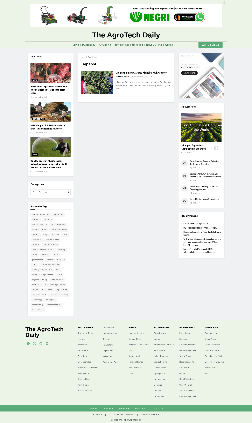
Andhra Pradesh (39, 225)
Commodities (38, 119)
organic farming (39, 280)
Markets (137, 45)
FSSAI (55, 255)
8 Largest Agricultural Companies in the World (193, 147)
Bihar (44, 230)
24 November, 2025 (39, 133)
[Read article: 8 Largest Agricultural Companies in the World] (201, 127)
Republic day (62, 290)
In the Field (121, 45)
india (34, 265)
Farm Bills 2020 (52, 240)
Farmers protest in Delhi (43, 250)
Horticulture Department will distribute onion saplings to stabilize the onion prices (49, 90)
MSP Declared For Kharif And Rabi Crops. (200, 228)
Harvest (50, 260)
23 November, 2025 (140, 77)
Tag (89, 57)
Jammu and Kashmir (50, 265)
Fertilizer (45, 255)
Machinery (88, 45)
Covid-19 (36, 235)
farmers (35, 245)
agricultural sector (40, 215)
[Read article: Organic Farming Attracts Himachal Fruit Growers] (97, 82)
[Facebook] (28, 343)
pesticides (37, 285)
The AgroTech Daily (126, 35)
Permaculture (57, 280)
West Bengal (37, 310)
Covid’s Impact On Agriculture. (195, 223)
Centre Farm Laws (58, 230)
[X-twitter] (34, 343)
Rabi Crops (47, 290)
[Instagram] (40, 343)
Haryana (61, 260)
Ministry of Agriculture (42, 270)
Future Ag (105, 45)
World (169, 45)
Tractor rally (37, 305)
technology (37, 300)
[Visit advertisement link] (201, 75)
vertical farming (54, 305)
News (76, 45)
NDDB (59, 275)
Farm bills (36, 240)
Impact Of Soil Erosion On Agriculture (204, 199)
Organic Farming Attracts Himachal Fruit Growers (141, 72)
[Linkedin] (47, 343)
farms (34, 255)
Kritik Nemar (123, 77)
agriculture (58, 215)
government (37, 260)
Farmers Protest (50, 245)
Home (83, 57)
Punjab (35, 290)
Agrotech (47, 220)
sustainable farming (59, 295)
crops (46, 235)
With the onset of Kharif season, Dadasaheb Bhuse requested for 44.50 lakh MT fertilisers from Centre (48, 164)
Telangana (51, 300)
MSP (58, 270)
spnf (95, 57)
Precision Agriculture (55, 285)
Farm (65, 235)
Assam (35, 230)
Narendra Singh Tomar (42, 275)
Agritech (36, 220)
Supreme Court (39, 295)
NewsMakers (154, 45)
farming (61, 250)
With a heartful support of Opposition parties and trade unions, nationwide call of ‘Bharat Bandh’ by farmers (202, 242)
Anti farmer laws (58, 225)
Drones (55, 235)
